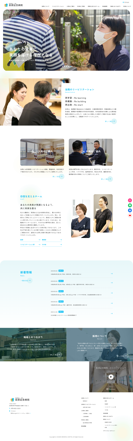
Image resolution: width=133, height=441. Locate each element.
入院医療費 (86, 416)
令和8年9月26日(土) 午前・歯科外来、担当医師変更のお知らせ (69, 305)
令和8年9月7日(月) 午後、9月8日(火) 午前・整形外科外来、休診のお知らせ (72, 284)
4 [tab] (68, 66)
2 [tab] (64, 66)
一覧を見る (24, 281)
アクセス (126, 2)
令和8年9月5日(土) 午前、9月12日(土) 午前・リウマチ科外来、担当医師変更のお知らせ (76, 295)
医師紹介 (85, 401)
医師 (21, 240)
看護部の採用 (108, 422)
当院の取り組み (87, 407)
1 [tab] (62, 66)
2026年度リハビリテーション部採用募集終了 (64, 315)
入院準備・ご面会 (87, 413)
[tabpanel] (66, 35)
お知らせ (61, 270)
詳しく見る (109, 121)
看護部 (44, 240)
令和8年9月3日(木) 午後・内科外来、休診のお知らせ (66, 274)
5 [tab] (70, 66)
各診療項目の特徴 (87, 422)
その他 (44, 244)
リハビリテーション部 (27, 244)
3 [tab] (66, 66)
